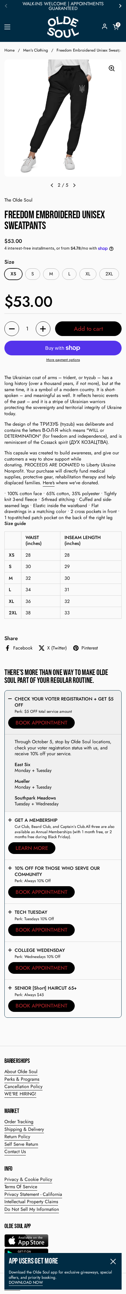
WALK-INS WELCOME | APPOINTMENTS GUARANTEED (63, 6)
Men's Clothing (35, 50)
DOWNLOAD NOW (26, 1282)
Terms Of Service (20, 1186)
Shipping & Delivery (24, 1129)
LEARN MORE (32, 848)
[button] (116, 27)
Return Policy (17, 1136)
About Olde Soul (21, 1071)
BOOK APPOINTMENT (41, 723)
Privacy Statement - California (33, 1194)
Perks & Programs (21, 1079)
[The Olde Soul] (63, 27)
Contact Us (15, 1151)
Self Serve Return (21, 1144)
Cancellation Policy (23, 1086)
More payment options (63, 360)
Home (9, 50)
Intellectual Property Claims (31, 1201)
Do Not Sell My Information (31, 1209)
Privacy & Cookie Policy (28, 1179)
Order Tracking (18, 1121)
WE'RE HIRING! (20, 1093)
